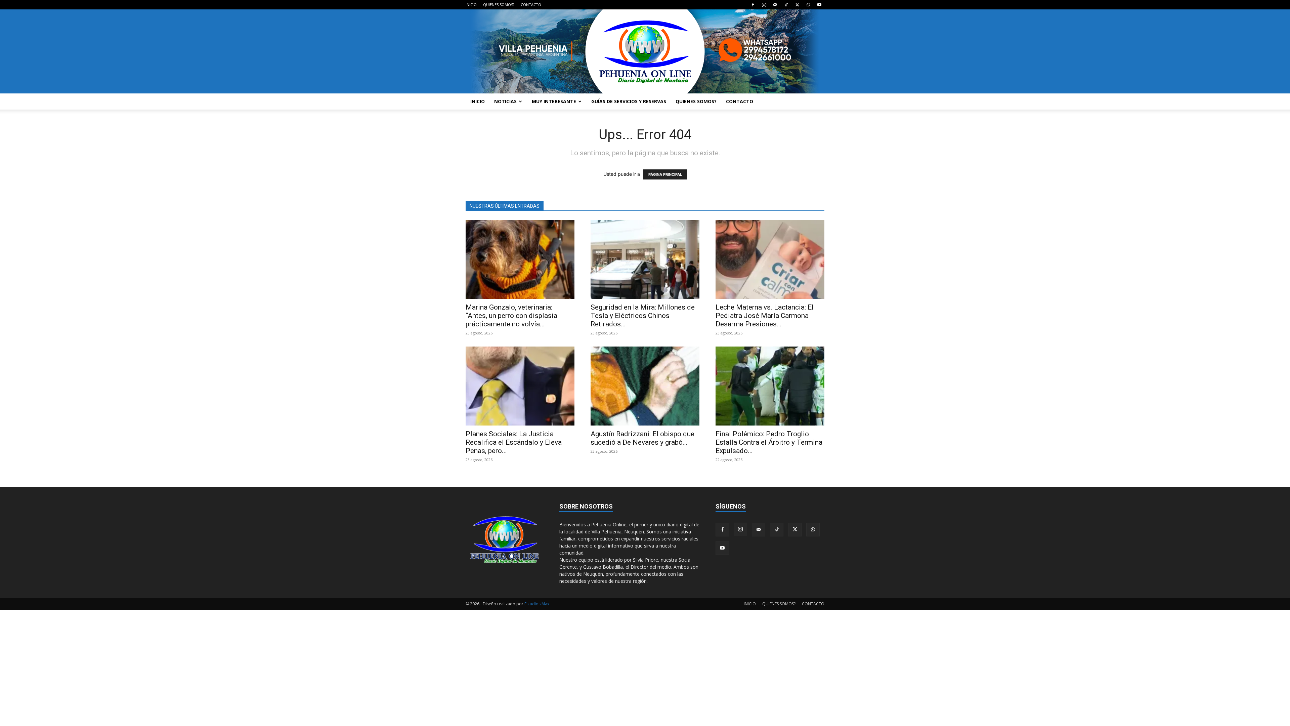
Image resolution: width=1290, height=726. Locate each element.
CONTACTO (531, 4)
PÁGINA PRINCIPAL (665, 174)
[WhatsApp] (808, 4)
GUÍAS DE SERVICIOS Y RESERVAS (628, 101)
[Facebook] (753, 4)
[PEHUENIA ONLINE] (645, 51)
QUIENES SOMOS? (498, 4)
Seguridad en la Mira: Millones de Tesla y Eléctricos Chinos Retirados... (643, 315)
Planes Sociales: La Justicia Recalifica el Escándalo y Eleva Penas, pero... (514, 442)
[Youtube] (819, 4)
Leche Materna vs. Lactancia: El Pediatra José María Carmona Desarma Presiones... (765, 315)
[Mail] (775, 4)
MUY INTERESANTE (554, 101)
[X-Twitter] (797, 4)
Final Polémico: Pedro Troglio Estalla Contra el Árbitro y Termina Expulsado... (769, 442)
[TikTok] (786, 4)
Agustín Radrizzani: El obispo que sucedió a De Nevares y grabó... (642, 438)
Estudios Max (536, 604)
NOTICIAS (505, 101)
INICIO (471, 4)
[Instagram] (764, 4)
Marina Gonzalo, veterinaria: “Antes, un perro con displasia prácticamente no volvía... (511, 315)
